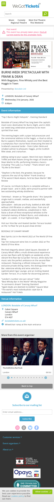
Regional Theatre (19, 22)
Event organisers (10, 443)
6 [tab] (25, 377)
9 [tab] (34, 377)
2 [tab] (14, 377)
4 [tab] (20, 377)
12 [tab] (42, 377)
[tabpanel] (27, 356)
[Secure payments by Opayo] (27, 477)
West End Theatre (37, 20)
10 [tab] (36, 377)
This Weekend (36, 22)
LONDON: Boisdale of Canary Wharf (19, 305)
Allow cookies (41, 491)
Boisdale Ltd (20, 88)
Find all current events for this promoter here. (27, 33)
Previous (8, 377)
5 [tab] (23, 377)
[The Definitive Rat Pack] (27, 351)
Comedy (21, 20)
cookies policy (17, 496)
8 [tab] (31, 377)
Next (45, 377)
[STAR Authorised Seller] (27, 466)
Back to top (27, 386)
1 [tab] (11, 377)
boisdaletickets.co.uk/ (15, 321)
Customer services (11, 437)
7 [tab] (28, 377)
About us (7, 449)
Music (11, 20)
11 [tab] (39, 377)
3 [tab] (17, 377)
